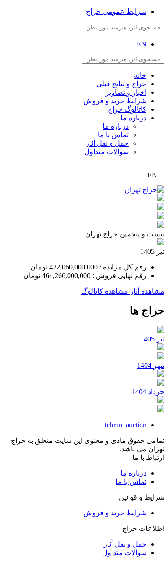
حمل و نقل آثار (107, 143)
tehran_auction (125, 425)
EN (141, 44)
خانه (140, 75)
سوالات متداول (106, 152)
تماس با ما (113, 135)
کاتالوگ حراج (127, 109)
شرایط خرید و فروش (114, 101)
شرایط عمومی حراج (116, 11)
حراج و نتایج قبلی (121, 84)
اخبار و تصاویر (125, 92)
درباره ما (133, 118)
